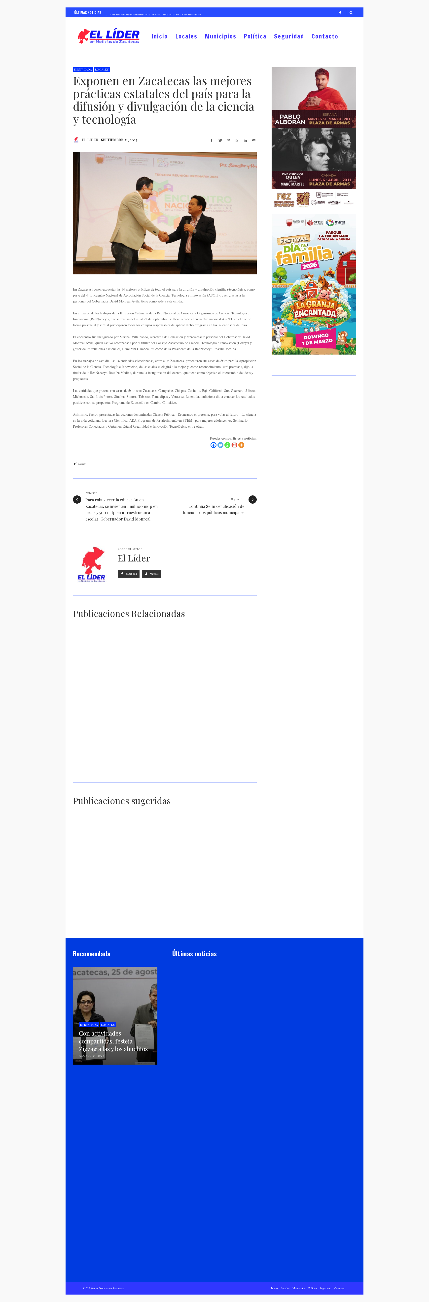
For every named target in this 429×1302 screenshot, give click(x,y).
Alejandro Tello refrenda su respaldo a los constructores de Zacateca (101, 928)
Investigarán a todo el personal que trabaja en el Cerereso (226, 873)
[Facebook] (340, 12)
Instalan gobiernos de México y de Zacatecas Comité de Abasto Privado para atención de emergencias (227, 928)
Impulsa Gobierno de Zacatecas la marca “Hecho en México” (162, 867)
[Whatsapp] (227, 445)
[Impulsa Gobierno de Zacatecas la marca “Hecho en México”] (156, 843)
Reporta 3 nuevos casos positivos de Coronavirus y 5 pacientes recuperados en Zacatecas (100, 870)
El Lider (185, 1043)
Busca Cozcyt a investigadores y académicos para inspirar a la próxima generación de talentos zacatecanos (212, 770)
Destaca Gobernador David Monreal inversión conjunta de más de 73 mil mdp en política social (213, 1188)
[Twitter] (220, 445)
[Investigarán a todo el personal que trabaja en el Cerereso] (219, 846)
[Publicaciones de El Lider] (174, 1043)
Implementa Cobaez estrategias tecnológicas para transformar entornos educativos (212, 1110)
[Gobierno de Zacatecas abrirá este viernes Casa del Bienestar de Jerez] (206, 1235)
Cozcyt (82, 463)
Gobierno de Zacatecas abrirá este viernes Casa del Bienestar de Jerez (210, 1267)
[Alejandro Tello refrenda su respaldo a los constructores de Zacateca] (94, 903)
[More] (241, 445)
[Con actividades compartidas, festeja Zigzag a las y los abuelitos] (206, 1002)
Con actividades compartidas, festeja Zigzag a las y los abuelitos (213, 1034)
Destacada (83, 69)
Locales (102, 69)
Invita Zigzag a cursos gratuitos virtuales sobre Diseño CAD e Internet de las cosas (210, 696)
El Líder (90, 139)
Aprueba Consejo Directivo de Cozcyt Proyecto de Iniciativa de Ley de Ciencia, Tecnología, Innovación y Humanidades (113, 773)
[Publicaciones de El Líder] (76, 140)
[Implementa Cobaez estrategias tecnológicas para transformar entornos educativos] (206, 1078)
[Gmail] (234, 445)
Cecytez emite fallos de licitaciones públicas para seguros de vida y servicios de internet (162, 928)
